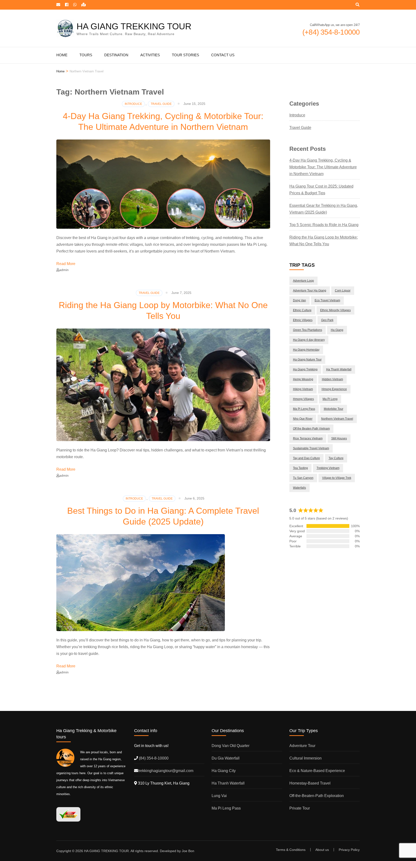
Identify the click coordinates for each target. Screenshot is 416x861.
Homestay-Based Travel (310, 783)
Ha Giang (337, 330)
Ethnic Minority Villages (335, 310)
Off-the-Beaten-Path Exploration (316, 796)
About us (322, 850)
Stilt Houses (339, 438)
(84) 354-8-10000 (153, 758)
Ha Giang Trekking (305, 369)
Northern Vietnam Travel (337, 418)
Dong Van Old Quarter (230, 746)
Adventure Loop (303, 280)
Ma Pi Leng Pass (304, 409)
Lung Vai (219, 796)
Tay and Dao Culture (306, 458)
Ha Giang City (224, 771)
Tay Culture (336, 458)
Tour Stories (185, 55)
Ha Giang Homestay (306, 349)
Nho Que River (302, 418)
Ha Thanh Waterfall (338, 369)
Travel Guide (161, 104)
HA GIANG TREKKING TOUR (134, 26)
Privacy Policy (349, 849)
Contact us (222, 55)
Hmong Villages (303, 399)
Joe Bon (188, 851)
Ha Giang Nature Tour (307, 359)
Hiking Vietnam (303, 389)
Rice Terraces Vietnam (308, 438)
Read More (65, 264)
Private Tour (299, 808)
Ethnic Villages (302, 320)
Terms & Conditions (291, 850)
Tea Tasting (300, 468)
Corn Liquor (343, 290)
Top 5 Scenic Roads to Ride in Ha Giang (323, 225)
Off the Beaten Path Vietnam (311, 428)
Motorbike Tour (333, 409)
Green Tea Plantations (307, 330)
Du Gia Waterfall (226, 758)
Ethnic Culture (302, 310)
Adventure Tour (302, 746)
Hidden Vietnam (332, 379)
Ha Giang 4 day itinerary (309, 340)
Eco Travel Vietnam (327, 300)
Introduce (133, 104)
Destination (116, 55)
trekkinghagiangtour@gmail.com (165, 771)
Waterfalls (299, 487)
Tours (85, 55)
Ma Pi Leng (330, 399)
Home (61, 55)
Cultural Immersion (305, 758)
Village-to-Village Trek (336, 478)
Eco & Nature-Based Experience (317, 771)
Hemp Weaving (303, 379)
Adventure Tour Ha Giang (309, 290)
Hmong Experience (334, 389)
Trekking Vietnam (328, 468)
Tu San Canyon (303, 478)
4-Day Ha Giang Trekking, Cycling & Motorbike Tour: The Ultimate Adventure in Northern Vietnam (323, 167)
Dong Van (299, 300)
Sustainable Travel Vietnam (311, 448)
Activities (150, 55)
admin (64, 270)
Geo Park (327, 320)
